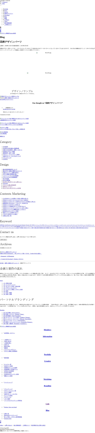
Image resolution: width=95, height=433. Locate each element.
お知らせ (6, 344)
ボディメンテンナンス (87, 226)
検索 (5, 18)
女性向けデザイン (27, 227)
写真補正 (21, 227)
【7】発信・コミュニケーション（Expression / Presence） (18, 322)
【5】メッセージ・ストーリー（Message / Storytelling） (17, 319)
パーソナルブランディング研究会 (13, 400)
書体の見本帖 (79, 227)
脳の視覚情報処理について (10, 169)
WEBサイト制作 (8, 366)
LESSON (5, 159)
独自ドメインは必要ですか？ (10, 212)
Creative (47, 361)
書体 (38, 227)
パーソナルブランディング (39, 226)
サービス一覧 (7, 364)
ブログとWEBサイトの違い (10, 214)
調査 (58, 227)
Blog (3, 3)
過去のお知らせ (85, 227)
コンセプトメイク (62, 225)
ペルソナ (73, 226)
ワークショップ (8, 382)
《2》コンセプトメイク (9, 284)
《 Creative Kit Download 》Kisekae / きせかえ (11, 259)
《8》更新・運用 (7, 294)
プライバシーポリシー (10, 349)
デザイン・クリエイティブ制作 (11, 154)
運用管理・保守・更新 (9, 153)
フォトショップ (61, 226)
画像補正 (48, 227)
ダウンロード (7, 226)
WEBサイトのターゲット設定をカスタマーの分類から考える (19, 201)
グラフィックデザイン (54, 225)
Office (5, 21)
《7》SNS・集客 (7, 292)
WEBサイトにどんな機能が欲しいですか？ (14, 209)
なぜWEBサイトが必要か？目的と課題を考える (15, 198)
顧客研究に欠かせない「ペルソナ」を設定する (15, 203)
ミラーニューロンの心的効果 (10, 175)
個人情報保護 (8, 23)
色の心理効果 (6, 180)
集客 (60, 227)
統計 (51, 227)
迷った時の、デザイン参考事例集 (13, 417)
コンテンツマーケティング (72, 225)
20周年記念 (2, 225)
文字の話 (5, 183)
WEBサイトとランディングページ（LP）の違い (15, 208)
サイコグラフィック (82, 225)
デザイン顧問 (7, 392)
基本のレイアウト (7, 186)
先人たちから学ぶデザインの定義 (12, 188)
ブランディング (7, 157)
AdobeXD (13, 225)
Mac (69, 227)
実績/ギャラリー (8, 13)
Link (47, 404)
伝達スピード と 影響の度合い (11, 172)
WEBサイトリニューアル (37, 225)
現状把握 (41, 227)
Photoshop (28, 225)
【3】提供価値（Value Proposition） (12, 316)
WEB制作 (5, 146)
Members (47, 330)
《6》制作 (5, 291)
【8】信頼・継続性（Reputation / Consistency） (15, 323)
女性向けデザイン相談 (9, 151)
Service (6, 12)
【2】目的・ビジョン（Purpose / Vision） (13, 314)
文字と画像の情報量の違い (10, 174)
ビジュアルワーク (48, 226)
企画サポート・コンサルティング (12, 156)
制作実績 (6, 357)
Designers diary (8, 418)
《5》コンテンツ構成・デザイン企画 (13, 289)
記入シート (54, 227)
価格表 (6, 348)
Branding (47, 386)
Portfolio (47, 354)
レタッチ (13, 227)
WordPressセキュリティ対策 (11, 374)
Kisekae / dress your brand (10, 407)
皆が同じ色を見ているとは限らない (12, 182)
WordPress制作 (8, 372)
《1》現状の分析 (7, 283)
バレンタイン (30, 226)
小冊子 (32, 227)
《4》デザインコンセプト (10, 288)
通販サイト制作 (8, 376)
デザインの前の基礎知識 (15, 226)
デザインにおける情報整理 (10, 177)
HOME (6, 9)
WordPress (67, 227)
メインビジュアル (7, 227)
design (16, 225)
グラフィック (47, 225)
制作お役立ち (73, 227)
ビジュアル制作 (55, 226)
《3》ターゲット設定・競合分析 (11, 286)
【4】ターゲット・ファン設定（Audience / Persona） (17, 317)
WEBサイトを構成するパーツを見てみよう (14, 206)
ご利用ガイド (8, 24)
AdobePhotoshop (8, 225)
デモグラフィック (24, 226)
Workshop (47, 379)
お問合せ (6, 19)
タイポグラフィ (89, 225)
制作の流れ (7, 346)
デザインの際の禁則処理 (9, 185)
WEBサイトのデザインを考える (11, 204)
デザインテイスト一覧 (10, 390)
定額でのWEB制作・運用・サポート (12, 150)
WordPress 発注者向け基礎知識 (11, 148)
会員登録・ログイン (9, 333)
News (5, 10)
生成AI (44, 227)
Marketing (23, 225)
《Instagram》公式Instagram (7, 256)
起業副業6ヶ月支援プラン (11, 369)
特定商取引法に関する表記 (38, 425)
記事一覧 (6, 413)
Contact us (4, 2)
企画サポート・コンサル (10, 394)
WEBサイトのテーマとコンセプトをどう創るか (15, 200)
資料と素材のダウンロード (12, 98)
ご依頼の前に (7, 343)
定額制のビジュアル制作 (10, 367)
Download (6, 15)
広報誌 (35, 227)
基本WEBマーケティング (11, 415)
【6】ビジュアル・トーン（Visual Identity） (14, 320)
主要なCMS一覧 (7, 215)
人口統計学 (17, 227)
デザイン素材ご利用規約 (10, 351)
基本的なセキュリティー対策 (10, 211)
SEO (31, 225)
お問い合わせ (3, 239)
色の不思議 (6, 178)
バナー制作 (7, 399)
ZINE (43, 225)
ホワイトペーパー (79, 226)
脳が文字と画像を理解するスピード (12, 171)
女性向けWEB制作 (9, 371)
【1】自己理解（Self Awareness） (11, 312)
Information (47, 336)
